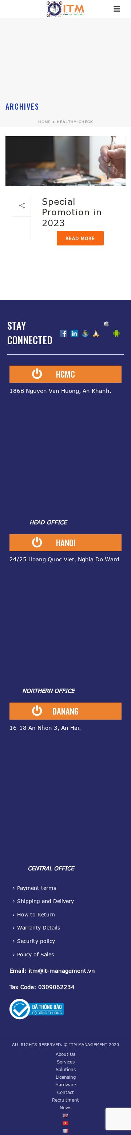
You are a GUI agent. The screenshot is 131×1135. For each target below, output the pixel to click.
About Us (65, 1054)
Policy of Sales (35, 954)
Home (44, 121)
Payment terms (36, 888)
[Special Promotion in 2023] (65, 161)
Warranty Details (38, 927)
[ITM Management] (65, 9)
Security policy (36, 941)
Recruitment (65, 1099)
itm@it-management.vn (62, 970)
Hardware (65, 1084)
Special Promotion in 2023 (72, 212)
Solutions (66, 1069)
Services (66, 1061)
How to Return (36, 914)
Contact (65, 1092)
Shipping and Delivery (45, 901)
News (65, 1107)
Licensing (66, 1076)
